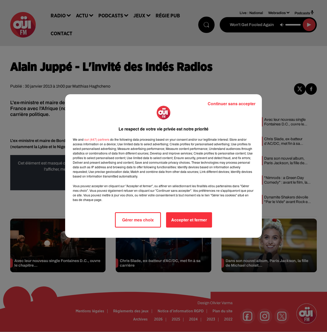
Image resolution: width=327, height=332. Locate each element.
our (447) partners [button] (96, 139)
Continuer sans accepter (231, 103)
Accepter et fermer (189, 220)
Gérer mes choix (138, 220)
